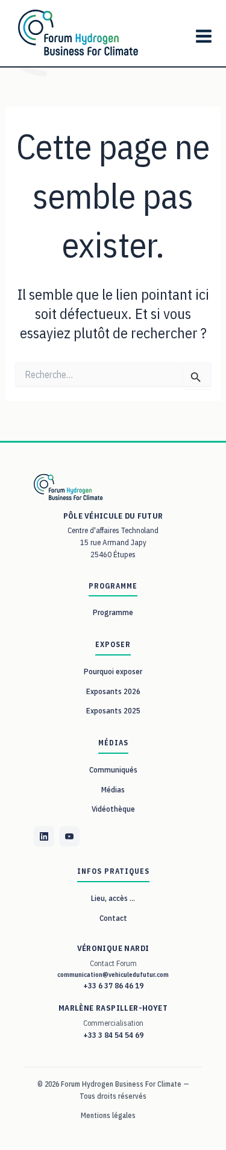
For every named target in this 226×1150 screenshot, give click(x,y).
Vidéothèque (113, 809)
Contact (113, 918)
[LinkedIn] (44, 836)
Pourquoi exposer (113, 671)
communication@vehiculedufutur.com (113, 974)
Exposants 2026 (113, 691)
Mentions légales (108, 1115)
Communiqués (113, 770)
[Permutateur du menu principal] (203, 36)
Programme (113, 612)
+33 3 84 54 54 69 (113, 1035)
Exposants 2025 (113, 711)
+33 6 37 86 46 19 (113, 986)
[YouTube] (69, 836)
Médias (113, 790)
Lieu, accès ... (113, 898)
